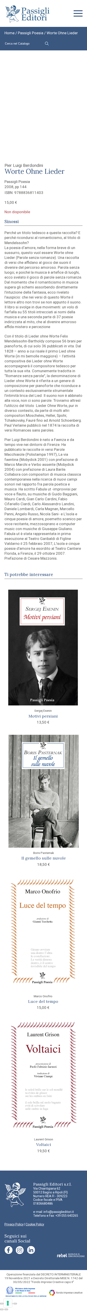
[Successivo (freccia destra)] (6, 1309)
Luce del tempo (43, 1001)
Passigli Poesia (30, 33)
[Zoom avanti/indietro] (2, 1303)
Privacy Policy (14, 1224)
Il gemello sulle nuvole (43, 858)
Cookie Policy (35, 1224)
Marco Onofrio (43, 996)
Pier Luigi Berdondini (23, 165)
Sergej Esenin (43, 710)
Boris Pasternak (43, 853)
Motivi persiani (43, 716)
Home (9, 33)
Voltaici (43, 1144)
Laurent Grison (43, 1139)
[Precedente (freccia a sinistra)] (2, 1309)
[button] (78, 13)
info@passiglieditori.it (59, 1212)
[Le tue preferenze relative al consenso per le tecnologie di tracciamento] (8, 1303)
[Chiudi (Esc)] (15, 1303)
